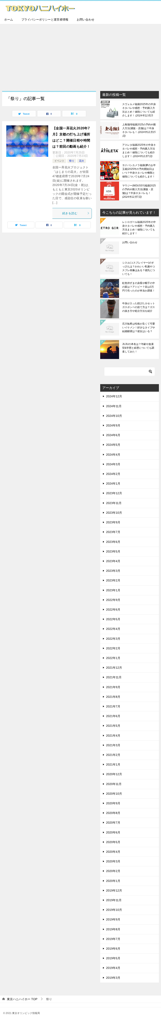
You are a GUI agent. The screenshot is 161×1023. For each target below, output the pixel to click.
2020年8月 (113, 813)
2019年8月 (113, 929)
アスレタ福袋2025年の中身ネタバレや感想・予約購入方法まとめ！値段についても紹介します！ (139, 150)
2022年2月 (113, 648)
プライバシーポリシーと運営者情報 (44, 19)
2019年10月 (114, 909)
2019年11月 (114, 900)
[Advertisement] (80, 55)
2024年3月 (113, 464)
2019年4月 (113, 968)
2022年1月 (113, 658)
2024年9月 (113, 425)
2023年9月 (113, 522)
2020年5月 (113, 842)
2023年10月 (114, 512)
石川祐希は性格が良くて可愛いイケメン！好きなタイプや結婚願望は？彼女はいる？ (138, 327)
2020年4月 (113, 851)
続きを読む (69, 213)
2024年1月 (113, 483)
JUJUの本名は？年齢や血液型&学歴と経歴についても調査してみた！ (138, 348)
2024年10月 (114, 415)
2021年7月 (113, 706)
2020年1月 (113, 881)
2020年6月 (113, 832)
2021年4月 (113, 735)
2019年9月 (113, 919)
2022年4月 (113, 628)
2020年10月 (114, 793)
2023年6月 (113, 541)
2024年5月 (113, 444)
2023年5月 (113, 551)
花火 (81, 160)
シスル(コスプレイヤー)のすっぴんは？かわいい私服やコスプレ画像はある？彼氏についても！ (138, 268)
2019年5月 (113, 958)
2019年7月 (113, 939)
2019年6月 (113, 948)
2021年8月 (113, 696)
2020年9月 (113, 803)
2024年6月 (113, 435)
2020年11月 (114, 784)
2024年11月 (114, 406)
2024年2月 (113, 474)
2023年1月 (113, 590)
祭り (71, 160)
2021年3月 (113, 745)
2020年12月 (114, 774)
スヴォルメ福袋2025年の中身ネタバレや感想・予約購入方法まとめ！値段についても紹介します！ (139, 110)
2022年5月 (113, 619)
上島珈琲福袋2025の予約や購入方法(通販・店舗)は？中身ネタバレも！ (139, 130)
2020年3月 (113, 861)
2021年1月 (113, 764)
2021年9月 (113, 687)
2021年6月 (113, 716)
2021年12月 (114, 667)
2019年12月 (114, 890)
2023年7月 (113, 532)
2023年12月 (114, 493)
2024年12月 (114, 396)
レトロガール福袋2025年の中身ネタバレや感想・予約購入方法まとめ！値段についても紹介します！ (139, 228)
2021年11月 (114, 677)
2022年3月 (113, 638)
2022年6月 (113, 609)
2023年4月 (113, 561)
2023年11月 (114, 503)
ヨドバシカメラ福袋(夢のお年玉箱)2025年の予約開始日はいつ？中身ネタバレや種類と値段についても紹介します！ (139, 171)
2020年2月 (113, 871)
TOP (22, 999)
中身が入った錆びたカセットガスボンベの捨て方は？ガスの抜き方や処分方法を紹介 (138, 307)
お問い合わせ (85, 19)
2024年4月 (113, 454)
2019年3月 (113, 977)
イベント (59, 160)
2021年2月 (113, 755)
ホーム (8, 19)
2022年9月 (113, 600)
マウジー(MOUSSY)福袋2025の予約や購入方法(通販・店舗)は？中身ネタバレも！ (139, 191)
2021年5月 (113, 725)
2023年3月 (113, 570)
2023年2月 (113, 580)
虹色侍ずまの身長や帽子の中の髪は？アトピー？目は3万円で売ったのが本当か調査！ (138, 287)
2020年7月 (113, 822)
